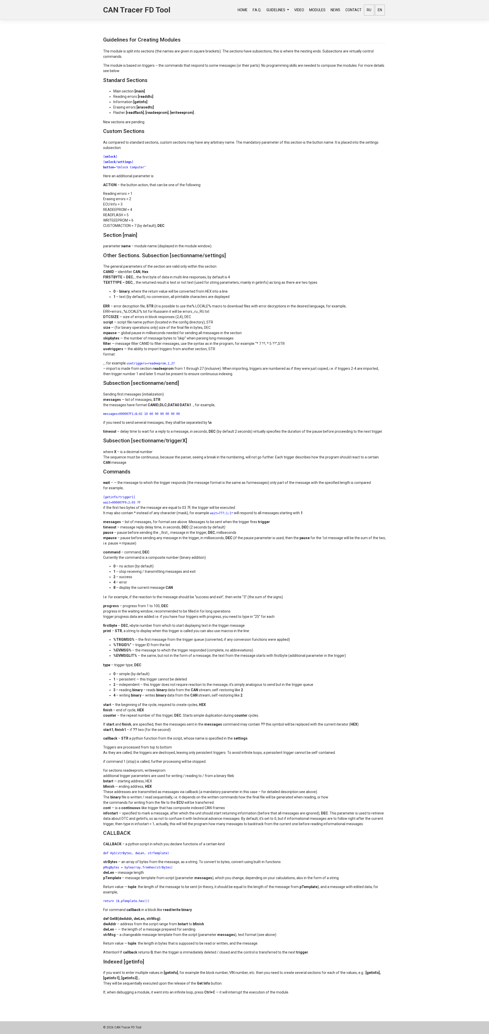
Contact (353, 10)
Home (243, 10)
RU (369, 10)
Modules (317, 10)
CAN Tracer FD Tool (136, 9)
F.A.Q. (257, 10)
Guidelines (276, 10)
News (335, 10)
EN (380, 10)
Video (299, 10)
